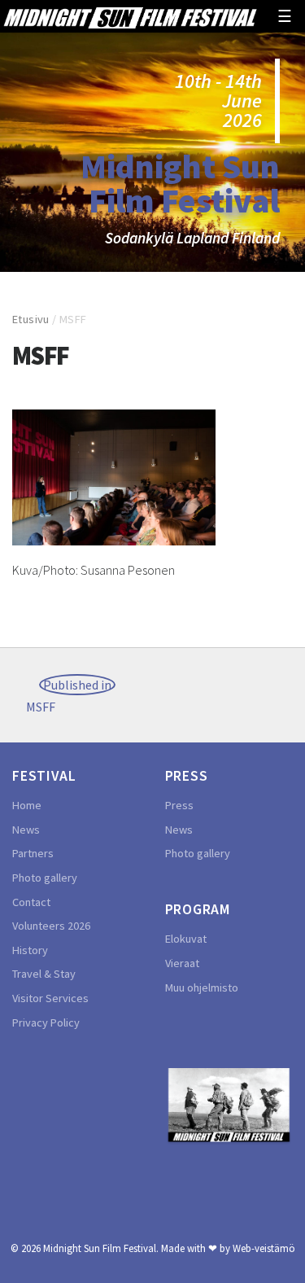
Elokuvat (186, 938)
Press (179, 805)
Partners (33, 853)
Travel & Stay (44, 973)
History (30, 950)
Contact (31, 902)
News (26, 829)
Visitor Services (50, 998)
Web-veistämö (264, 1248)
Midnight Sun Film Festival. (101, 1248)
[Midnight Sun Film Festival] (129, 16)
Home (26, 805)
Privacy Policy (46, 1022)
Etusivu (31, 319)
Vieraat (182, 963)
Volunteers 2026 (51, 925)
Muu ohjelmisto (201, 987)
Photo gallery (44, 877)
